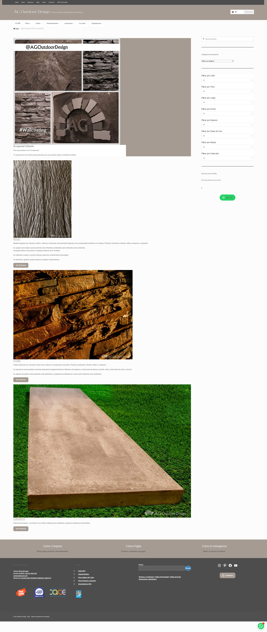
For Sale (82, 23)
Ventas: (15, 571)
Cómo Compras (52, 546)
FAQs (44, 2)
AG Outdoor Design (32, 11)
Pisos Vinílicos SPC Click (86, 577)
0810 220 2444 (23, 571)
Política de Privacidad (162, 577)
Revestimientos (52, 23)
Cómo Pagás (133, 546)
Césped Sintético (83, 574)
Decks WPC (82, 571)
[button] (261, 626)
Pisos (27, 23)
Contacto (51, 2)
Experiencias (96, 23)
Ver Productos (21, 265)
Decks (38, 23)
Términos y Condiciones (146, 577)
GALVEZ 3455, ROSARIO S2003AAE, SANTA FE (36, 578)
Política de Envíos (175, 577)
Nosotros (31, 2)
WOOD (16, 239)
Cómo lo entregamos (214, 546)
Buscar (141, 565)
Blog (37, 2)
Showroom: (17, 578)
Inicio (16, 2)
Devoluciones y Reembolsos (148, 579)
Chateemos (229, 575)
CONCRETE (19, 519)
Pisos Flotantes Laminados (87, 581)
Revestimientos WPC (85, 584)
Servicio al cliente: (19, 573)
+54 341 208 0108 (31, 573)
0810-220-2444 (62, 2)
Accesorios (69, 23)
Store (23, 2)
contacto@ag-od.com (20, 576)
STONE (17, 360)
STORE (17, 23)
